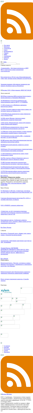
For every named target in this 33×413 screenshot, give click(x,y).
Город (5, 50)
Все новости (4, 175)
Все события (4, 258)
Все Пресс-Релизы (6, 227)
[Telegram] (1, 1)
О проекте (7, 346)
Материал (7, 47)
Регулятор (7, 45)
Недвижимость (8, 51)
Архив (6, 350)
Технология (7, 48)
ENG (5, 62)
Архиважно (7, 56)
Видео (6, 59)
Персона (6, 57)
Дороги (6, 53)
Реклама (6, 347)
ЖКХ (5, 54)
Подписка (7, 349)
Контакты (7, 352)
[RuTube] (3, 1)
